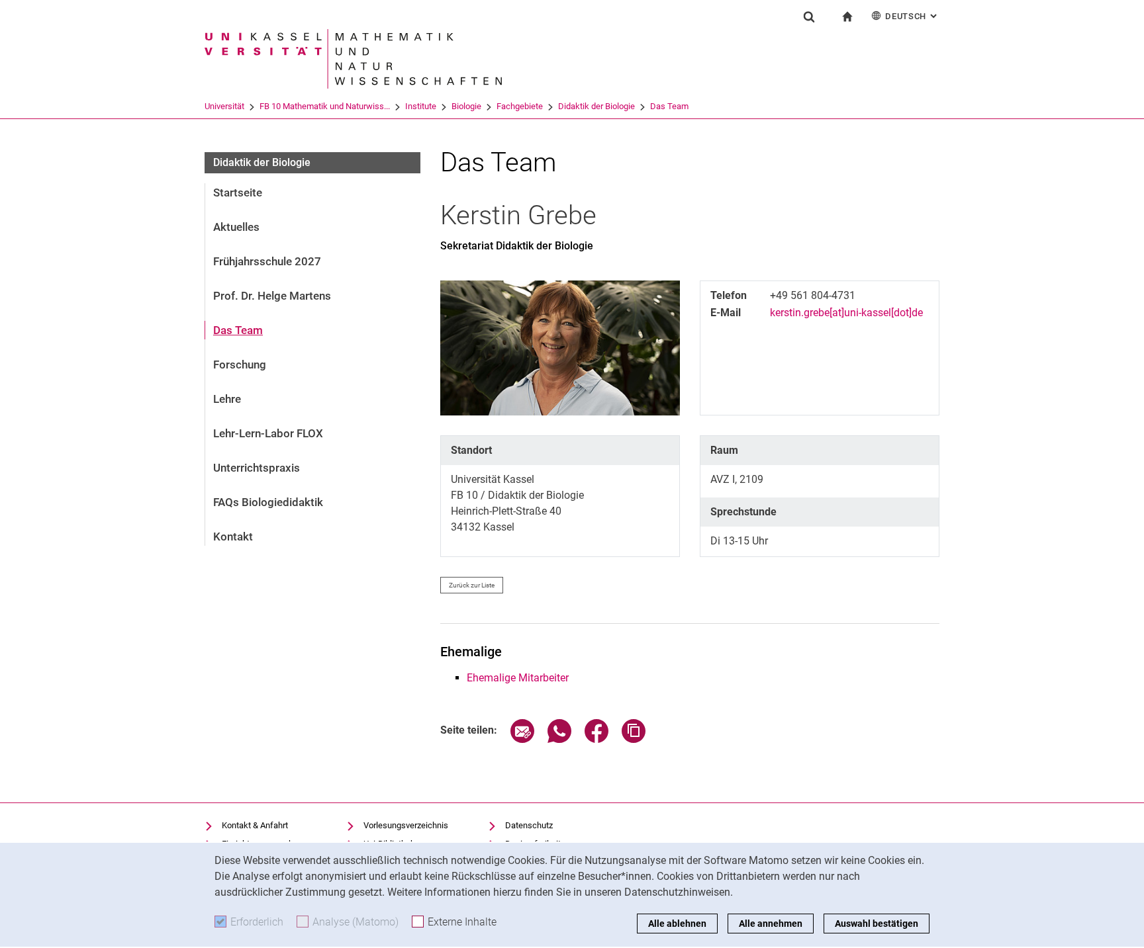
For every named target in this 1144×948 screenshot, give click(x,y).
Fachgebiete (520, 106)
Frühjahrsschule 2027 (267, 261)
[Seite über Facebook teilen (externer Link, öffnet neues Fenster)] (596, 739)
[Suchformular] (809, 16)
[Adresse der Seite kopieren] (633, 739)
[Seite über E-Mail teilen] (522, 739)
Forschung (239, 364)
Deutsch (912, 16)
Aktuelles (236, 227)
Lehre (227, 399)
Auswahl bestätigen (876, 923)
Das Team (669, 106)
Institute (420, 106)
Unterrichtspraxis (256, 467)
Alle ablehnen (677, 923)
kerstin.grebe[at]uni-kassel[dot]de (846, 312)
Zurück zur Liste (472, 585)
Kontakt (233, 536)
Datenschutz (529, 825)
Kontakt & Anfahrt (255, 825)
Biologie (466, 106)
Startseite (237, 192)
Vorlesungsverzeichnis (405, 825)
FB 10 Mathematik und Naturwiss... (325, 106)
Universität (224, 106)
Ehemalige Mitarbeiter (518, 677)
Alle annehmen (770, 923)
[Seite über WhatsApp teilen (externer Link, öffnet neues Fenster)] (559, 739)
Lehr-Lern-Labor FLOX (268, 433)
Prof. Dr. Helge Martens (272, 295)
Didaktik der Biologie (596, 106)
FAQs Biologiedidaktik (268, 502)
